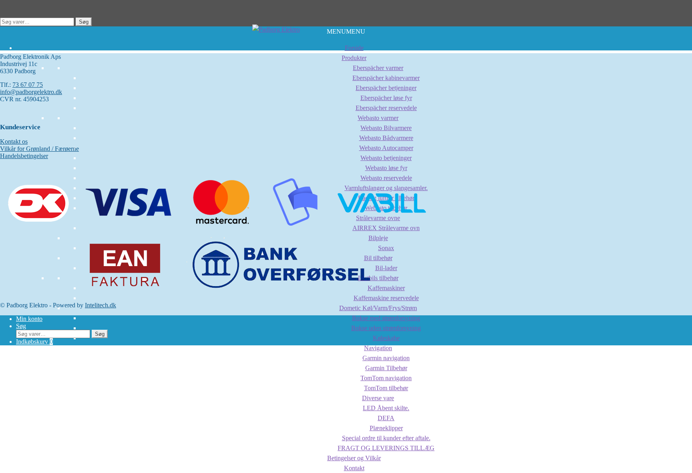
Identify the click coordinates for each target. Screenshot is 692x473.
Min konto (29, 318)
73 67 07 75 (27, 84)
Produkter (354, 57)
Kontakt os (14, 141)
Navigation (378, 348)
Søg (84, 22)
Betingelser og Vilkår (354, 458)
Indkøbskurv (34, 341)
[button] (346, 31)
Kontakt (354, 468)
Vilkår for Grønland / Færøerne (39, 148)
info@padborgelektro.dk (31, 91)
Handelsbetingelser (24, 155)
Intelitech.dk (100, 305)
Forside (354, 47)
